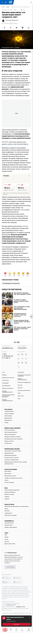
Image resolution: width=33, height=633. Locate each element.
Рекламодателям (6, 385)
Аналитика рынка (9, 523)
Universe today (12, 23)
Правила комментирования (22, 379)
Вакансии (20, 387)
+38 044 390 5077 (22, 348)
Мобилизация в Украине (12, 449)
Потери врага (8, 443)
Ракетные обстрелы (10, 430)
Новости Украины (9, 413)
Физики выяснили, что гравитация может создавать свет (21, 6)
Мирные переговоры (10, 434)
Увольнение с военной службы (13, 451)
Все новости (8, 409)
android (6, 577)
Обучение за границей (10, 515)
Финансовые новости (10, 475)
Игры (19, 398)
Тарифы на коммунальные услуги (13, 478)
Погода (6, 422)
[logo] (10, 2)
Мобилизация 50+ (9, 453)
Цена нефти (8, 471)
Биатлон (7, 541)
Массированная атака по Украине (13, 439)
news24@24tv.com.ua (7, 348)
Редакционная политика (8, 377)
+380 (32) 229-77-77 (11, 605)
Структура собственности (24, 390)
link (18, 354)
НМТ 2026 (7, 511)
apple (17, 577)
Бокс (6, 535)
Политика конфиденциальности (7, 392)
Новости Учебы (9, 504)
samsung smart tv (17, 582)
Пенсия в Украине (9, 482)
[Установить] (16, 621)
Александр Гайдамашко (12, 20)
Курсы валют (8, 473)
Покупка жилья (9, 525)
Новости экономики (11, 469)
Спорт (6, 533)
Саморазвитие (8, 513)
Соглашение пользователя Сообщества (24, 375)
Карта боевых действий (11, 432)
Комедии (7, 496)
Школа (6, 508)
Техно (3, 6)
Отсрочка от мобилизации (12, 459)
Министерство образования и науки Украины (17, 506)
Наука (8, 6)
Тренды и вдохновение (11, 527)
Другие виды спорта (10, 543)
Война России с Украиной (12, 428)
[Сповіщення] (31, 2)
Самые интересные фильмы (12, 490)
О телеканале (5, 380)
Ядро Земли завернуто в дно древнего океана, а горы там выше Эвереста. (15, 143)
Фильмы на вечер (9, 494)
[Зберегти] (28, 27)
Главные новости (9, 411)
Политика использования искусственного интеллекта (8, 395)
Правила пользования (7, 388)
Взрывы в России (9, 441)
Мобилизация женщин (10, 455)
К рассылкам (10, 567)
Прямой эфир (8, 416)
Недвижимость (9, 521)
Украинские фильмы (10, 492)
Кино (6, 488)
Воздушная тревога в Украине (13, 436)
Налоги (6, 480)
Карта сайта (21, 395)
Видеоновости (8, 418)
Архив (19, 393)
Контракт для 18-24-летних (12, 457)
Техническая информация (24, 382)
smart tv (6, 582)
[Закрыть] (30, 617)
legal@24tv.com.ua (20, 606)
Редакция (4, 375)
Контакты (20, 385)
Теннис (6, 539)
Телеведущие (5, 383)
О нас (3, 372)
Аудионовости (8, 420)
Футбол (6, 537)
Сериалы (7, 499)
